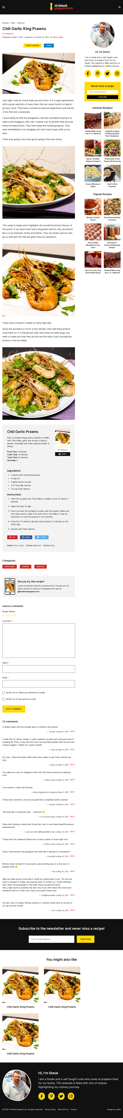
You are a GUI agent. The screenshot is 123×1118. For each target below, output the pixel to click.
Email (5, 678)
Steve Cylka (58, 37)
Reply (72, 731)
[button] (58, 447)
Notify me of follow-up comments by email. (25, 692)
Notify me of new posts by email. (21, 699)
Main (13, 23)
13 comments (8, 34)
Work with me (63, 1109)
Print (64, 454)
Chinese (25, 566)
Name (5, 663)
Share (49, 45)
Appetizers (9, 566)
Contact (73, 1109)
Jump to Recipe (32, 45)
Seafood (20, 23)
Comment (7, 621)
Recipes (5, 23)
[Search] (119, 7)
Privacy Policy (50, 1109)
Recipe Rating (8, 611)
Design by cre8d (114, 1109)
